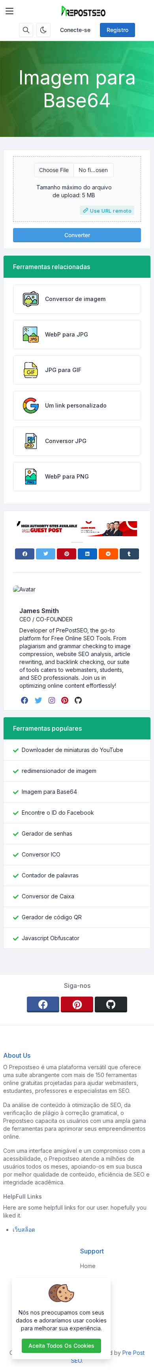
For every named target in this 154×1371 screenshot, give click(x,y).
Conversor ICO (41, 854)
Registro (117, 29)
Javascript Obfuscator (50, 938)
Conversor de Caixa (48, 896)
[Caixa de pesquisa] (26, 30)
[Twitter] (45, 553)
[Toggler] (9, 11)
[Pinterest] (66, 553)
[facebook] (25, 700)
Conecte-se (75, 29)
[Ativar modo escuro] (43, 30)
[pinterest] (65, 700)
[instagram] (52, 700)
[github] (79, 700)
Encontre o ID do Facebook (58, 812)
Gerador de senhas (47, 833)
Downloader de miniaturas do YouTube (72, 749)
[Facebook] (24, 553)
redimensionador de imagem (59, 770)
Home (88, 1266)
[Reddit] (108, 553)
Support (90, 1308)
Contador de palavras (50, 875)
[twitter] (39, 700)
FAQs (87, 1294)
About (88, 1280)
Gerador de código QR (52, 917)
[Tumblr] (129, 553)
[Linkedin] (87, 553)
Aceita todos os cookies (61, 1345)
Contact (90, 1322)
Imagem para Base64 (49, 791)
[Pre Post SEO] (83, 11)
